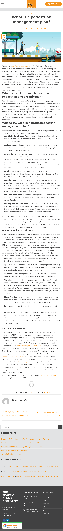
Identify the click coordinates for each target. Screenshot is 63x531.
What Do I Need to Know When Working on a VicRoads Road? (33, 466)
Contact (45, 516)
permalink (46, 392)
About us (46, 497)
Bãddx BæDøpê (7, 476)
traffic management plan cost (29, 346)
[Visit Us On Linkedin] (7, 520)
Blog (31, 13)
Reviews (46, 513)
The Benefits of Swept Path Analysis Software (28, 471)
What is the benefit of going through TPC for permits (23, 447)
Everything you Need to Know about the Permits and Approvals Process (16, 415)
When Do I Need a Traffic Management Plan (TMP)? (38, 476)
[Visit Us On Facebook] (4, 520)
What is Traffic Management (13, 454)
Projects (46, 500)
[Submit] (60, 427)
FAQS (45, 507)
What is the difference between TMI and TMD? (20, 443)
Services (46, 503)
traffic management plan (22, 66)
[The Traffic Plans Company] (31, 4)
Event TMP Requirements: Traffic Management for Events (25, 439)
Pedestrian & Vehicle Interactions (14, 450)
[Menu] (2, 4)
